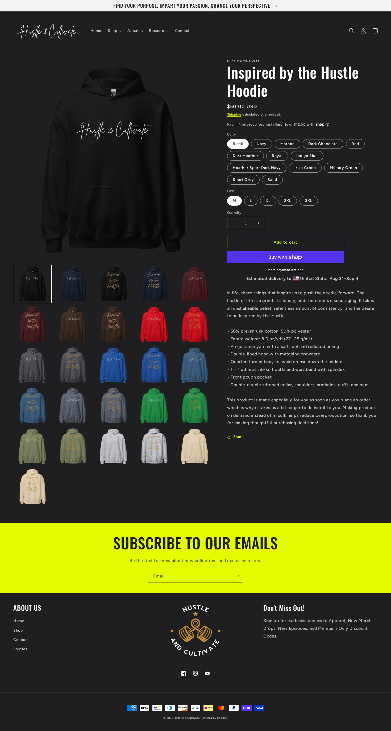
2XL (287, 200)
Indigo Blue (307, 156)
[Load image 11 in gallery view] (32, 365)
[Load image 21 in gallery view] (32, 446)
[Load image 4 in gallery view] (154, 284)
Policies (20, 649)
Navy (262, 144)
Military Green (343, 167)
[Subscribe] (237, 576)
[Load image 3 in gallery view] (113, 284)
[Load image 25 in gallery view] (195, 446)
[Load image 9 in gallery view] (154, 325)
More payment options (285, 270)
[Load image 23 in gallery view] (113, 446)
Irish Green (305, 167)
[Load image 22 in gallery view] (73, 446)
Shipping (234, 114)
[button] (114, 30)
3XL (308, 200)
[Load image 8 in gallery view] (113, 325)
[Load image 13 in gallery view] (113, 365)
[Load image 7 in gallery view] (73, 325)
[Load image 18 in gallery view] (113, 406)
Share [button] (238, 437)
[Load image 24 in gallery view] (154, 446)
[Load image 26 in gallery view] (32, 487)
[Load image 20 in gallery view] (195, 406)
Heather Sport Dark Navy (257, 167)
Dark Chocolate (323, 144)
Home (18, 621)
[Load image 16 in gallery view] (32, 406)
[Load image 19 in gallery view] (154, 406)
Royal (277, 156)
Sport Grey (243, 179)
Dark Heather (245, 156)
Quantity (234, 213)
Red (355, 144)
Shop (18, 630)
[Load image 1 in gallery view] (32, 284)
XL (268, 200)
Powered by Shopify (214, 718)
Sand (272, 179)
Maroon (287, 144)
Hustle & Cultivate (187, 718)
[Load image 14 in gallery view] (154, 365)
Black (238, 144)
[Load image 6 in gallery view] (32, 325)
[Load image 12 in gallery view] (73, 365)
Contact (20, 640)
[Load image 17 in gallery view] (73, 406)
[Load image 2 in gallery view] (73, 284)
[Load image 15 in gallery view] (195, 365)
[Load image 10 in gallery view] (195, 325)
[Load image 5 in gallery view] (195, 284)
